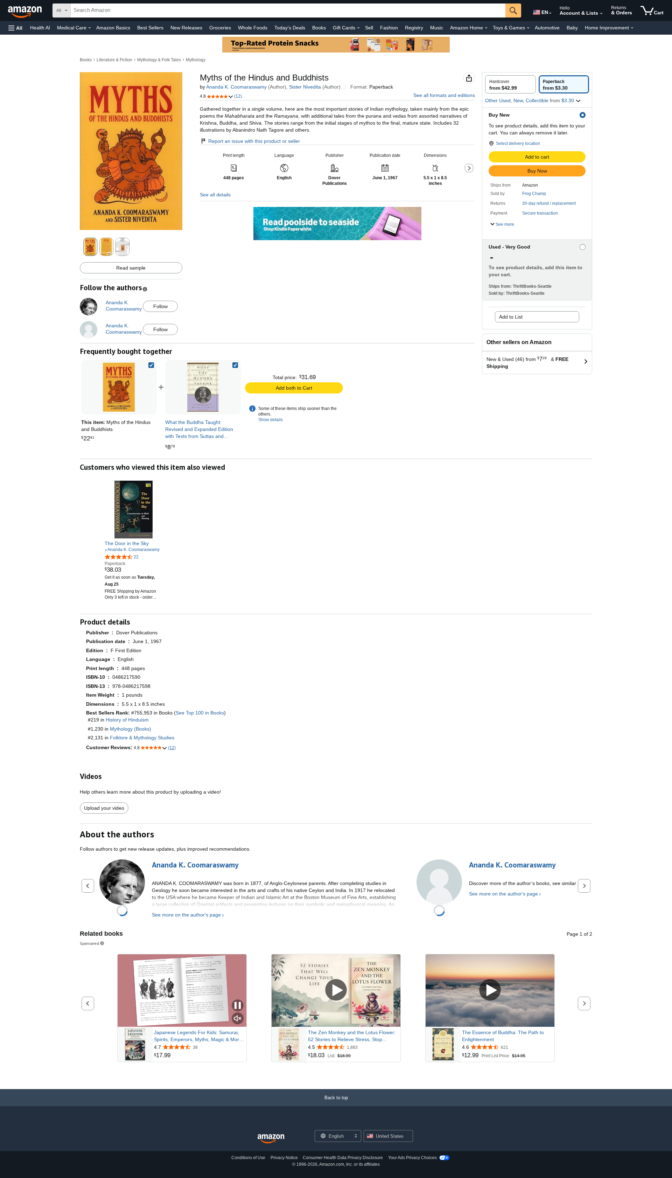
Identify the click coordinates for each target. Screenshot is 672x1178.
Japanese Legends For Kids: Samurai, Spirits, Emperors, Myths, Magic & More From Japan (198, 1036)
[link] (202, 387)
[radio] (510, 84)
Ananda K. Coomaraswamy (236, 87)
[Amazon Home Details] (486, 28)
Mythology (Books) (130, 729)
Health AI (40, 27)
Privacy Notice (284, 1157)
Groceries (220, 27)
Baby (572, 27)
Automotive (547, 27)
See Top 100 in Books (200, 713)
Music (436, 27)
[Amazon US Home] (271, 1139)
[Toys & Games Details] (528, 28)
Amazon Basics (113, 27)
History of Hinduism (127, 720)
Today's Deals (289, 27)
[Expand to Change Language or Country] (550, 13)
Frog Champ (534, 193)
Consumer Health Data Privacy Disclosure (343, 1157)
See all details (215, 194)
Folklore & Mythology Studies (142, 737)
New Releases (186, 27)
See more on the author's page (186, 915)
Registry (414, 27)
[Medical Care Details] (89, 28)
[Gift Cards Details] (358, 28)
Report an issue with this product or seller (254, 141)
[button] (15, 28)
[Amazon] (26, 10)
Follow (160, 306)
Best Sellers (150, 27)
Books (319, 27)
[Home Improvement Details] (632, 28)
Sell (369, 27)
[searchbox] (288, 10)
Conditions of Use (248, 1157)
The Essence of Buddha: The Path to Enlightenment (503, 1036)
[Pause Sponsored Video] (238, 1005)
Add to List (511, 317)
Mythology (195, 59)
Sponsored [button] (89, 943)
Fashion (389, 27)
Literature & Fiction (114, 59)
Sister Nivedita (305, 87)
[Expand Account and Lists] (601, 13)
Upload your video (104, 808)
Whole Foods (252, 27)
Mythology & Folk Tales (159, 59)
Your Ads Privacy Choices (412, 1157)
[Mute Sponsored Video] (238, 1018)
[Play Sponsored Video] (336, 990)
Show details (270, 419)
